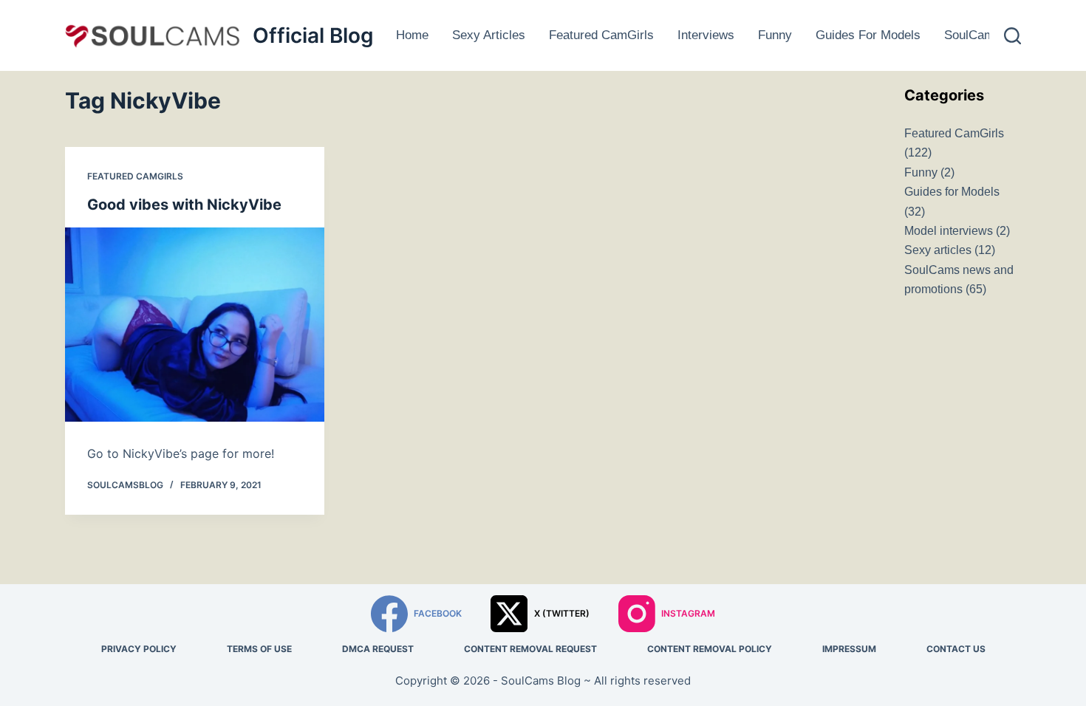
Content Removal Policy (709, 648)
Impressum (849, 648)
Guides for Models (868, 35)
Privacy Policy (139, 648)
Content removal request (530, 648)
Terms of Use (259, 648)
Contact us (956, 648)
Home (412, 35)
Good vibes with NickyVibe (184, 204)
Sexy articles (488, 35)
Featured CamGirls (601, 35)
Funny (775, 35)
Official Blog (313, 35)
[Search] (1012, 35)
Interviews (705, 35)
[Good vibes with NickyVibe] (194, 324)
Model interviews (948, 231)
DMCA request (378, 648)
